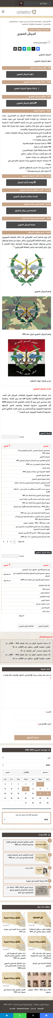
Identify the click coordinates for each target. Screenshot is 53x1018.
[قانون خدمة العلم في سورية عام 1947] (14, 919)
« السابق (45, 772)
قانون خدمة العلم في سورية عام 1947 (15, 930)
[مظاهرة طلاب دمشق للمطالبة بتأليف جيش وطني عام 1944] (39, 919)
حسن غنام (46, 611)
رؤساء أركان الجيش (26, 182)
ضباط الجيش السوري (26, 225)
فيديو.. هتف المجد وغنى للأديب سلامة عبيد (34, 499)
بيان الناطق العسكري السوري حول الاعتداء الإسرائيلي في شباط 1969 (15, 966)
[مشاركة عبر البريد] (20, 49)
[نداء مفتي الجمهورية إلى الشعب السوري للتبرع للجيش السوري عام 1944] (14, 943)
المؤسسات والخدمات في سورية (30, 21)
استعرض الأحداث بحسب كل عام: (27, 815)
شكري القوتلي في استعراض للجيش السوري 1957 (33, 460)
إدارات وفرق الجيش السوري (26, 88)
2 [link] (10, 541)
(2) (13, 246)
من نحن (33, 1008)
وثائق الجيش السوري (26, 103)
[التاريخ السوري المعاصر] (26, 12)
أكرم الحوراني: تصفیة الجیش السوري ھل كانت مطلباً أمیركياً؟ (32, 484)
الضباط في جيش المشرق (26, 210)
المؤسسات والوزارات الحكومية (32, 24)
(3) (18, 411)
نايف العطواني (45, 596)
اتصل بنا (12, 1008)
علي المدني (46, 607)
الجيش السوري (45, 457)
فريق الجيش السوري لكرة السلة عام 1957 (36, 503)
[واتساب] (29, 49)
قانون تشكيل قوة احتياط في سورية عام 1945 (15, 991)
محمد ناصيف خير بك (43, 604)
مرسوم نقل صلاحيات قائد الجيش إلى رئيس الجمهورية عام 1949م (40, 956)
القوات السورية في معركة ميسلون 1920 (36, 471)
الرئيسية (46, 21)
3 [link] (7, 541)
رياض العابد (46, 468)
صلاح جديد (29, 868)
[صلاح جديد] (42, 871)
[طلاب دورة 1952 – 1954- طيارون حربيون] (39, 979)
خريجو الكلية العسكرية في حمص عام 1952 (35, 513)
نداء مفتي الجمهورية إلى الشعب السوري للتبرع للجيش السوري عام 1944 (15, 956)
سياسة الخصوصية (23, 1008)
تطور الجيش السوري (26, 74)
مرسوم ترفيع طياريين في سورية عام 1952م (35, 579)
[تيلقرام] (24, 49)
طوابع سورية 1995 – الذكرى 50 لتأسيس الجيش (34, 533)
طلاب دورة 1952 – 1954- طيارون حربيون (36, 523)
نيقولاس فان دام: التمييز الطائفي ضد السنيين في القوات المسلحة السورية (33, 528)
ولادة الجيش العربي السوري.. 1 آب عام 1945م (35, 536)
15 (40, 793)
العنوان (45, 446)
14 (47, 793)
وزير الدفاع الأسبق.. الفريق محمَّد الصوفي (36, 569)
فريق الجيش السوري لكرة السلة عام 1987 (36, 495)
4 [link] (3, 541)
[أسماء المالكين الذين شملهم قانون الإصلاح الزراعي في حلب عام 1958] (42, 858)
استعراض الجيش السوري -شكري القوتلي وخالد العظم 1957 (34, 452)
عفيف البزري (45, 600)
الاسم (48, 712)
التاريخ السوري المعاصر (40, 42)
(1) (27, 170)
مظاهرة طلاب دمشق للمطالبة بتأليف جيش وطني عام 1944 (40, 930)
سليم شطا (46, 589)
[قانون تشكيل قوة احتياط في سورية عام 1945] (14, 979)
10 (25, 789)
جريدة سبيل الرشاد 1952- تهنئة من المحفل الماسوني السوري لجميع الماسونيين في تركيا (20, 890)
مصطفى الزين (45, 593)
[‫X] (33, 49)
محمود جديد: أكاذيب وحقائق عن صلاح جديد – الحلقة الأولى (32, 490)
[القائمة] (3, 13)
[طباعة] (15, 49)
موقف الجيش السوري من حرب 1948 (38, 464)
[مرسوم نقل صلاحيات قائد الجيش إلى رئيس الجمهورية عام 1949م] (39, 943)
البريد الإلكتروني (44, 724)
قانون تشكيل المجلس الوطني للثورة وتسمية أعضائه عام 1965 (19, 843)
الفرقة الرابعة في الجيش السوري (41, 964)
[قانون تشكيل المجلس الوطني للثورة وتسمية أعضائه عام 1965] (42, 845)
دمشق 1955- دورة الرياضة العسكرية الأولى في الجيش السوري (31, 508)
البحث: (21, 437)
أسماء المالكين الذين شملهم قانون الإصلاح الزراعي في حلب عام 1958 (20, 856)
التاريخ (6, 446)
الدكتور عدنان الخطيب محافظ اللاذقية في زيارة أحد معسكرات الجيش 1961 (32, 518)
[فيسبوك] (38, 49)
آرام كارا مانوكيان (44, 585)
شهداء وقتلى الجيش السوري (25, 196)
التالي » (7, 772)
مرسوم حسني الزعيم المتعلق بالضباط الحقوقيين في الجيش (31, 574)
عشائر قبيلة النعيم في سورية (37, 881)
